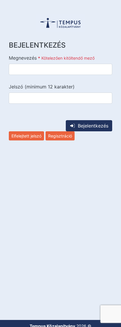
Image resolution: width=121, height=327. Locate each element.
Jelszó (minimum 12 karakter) (42, 87)
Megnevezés (52, 58)
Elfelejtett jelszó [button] (26, 135)
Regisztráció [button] (60, 135)
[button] (60, 23)
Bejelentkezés (93, 126)
